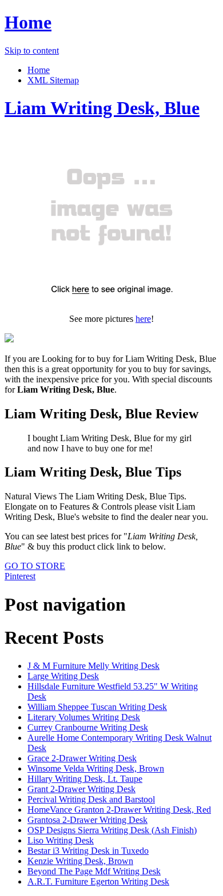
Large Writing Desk (63, 676)
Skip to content (32, 50)
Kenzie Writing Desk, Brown (80, 861)
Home (28, 22)
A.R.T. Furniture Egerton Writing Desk (98, 881)
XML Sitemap (53, 80)
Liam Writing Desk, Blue (102, 108)
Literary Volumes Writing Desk (83, 717)
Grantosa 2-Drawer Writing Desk (87, 820)
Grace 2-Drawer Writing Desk (82, 758)
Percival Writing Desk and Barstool (91, 799)
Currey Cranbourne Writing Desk (87, 727)
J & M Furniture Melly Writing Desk (93, 666)
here (143, 319)
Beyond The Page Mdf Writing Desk (94, 871)
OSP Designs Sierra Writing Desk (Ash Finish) (112, 830)
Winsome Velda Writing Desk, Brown (95, 768)
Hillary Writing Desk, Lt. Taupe (84, 779)
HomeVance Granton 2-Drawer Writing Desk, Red (119, 809)
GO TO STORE (35, 566)
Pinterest (20, 576)
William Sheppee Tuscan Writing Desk (97, 707)
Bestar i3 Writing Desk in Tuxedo (88, 850)
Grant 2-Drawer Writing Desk (81, 789)
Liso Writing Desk (60, 840)
